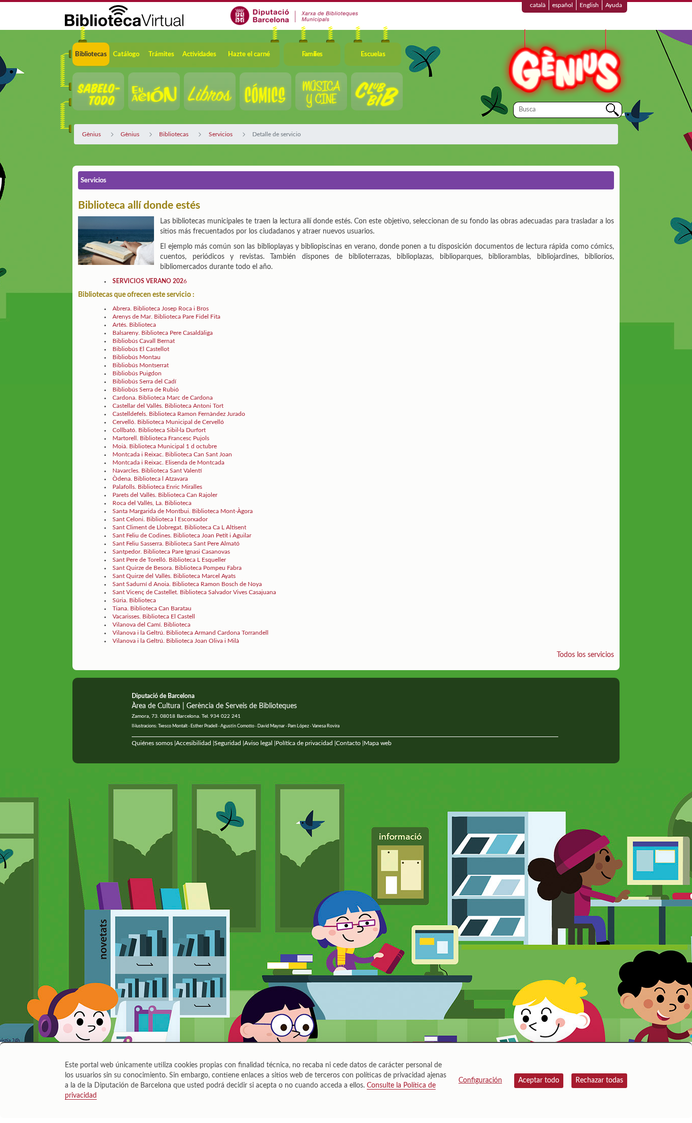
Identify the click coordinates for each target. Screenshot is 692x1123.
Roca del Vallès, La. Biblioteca (151, 503)
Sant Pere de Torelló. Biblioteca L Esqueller (169, 560)
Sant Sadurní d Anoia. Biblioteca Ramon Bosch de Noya (187, 584)
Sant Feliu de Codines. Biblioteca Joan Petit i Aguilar (181, 535)
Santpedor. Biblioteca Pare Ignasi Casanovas (171, 552)
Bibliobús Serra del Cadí (144, 381)
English (589, 5)
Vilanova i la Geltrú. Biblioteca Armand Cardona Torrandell (190, 633)
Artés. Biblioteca (134, 325)
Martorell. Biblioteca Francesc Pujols (160, 438)
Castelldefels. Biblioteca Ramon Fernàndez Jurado (178, 414)
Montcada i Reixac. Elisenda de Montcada (168, 462)
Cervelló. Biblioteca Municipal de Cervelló (168, 422)
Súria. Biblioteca (134, 600)
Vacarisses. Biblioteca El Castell (153, 616)
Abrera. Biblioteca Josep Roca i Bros (160, 308)
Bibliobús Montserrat (140, 365)
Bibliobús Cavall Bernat (143, 341)
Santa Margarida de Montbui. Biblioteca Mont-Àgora (182, 511)
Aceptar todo (538, 1080)
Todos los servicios (585, 655)
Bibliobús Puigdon (137, 373)
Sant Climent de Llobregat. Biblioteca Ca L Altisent (179, 527)
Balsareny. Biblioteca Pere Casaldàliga (162, 333)
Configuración (480, 1080)
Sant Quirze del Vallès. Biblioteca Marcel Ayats (174, 576)
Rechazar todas (599, 1080)
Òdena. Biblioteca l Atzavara (150, 479)
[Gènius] (564, 65)
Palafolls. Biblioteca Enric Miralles (157, 487)
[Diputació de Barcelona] (294, 15)
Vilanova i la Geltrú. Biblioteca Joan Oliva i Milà (175, 641)
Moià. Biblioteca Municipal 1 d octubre (164, 446)
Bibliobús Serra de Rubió (145, 389)
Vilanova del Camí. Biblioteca (151, 625)
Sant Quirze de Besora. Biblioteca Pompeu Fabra (177, 568)
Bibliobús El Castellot (140, 349)
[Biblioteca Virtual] (124, 15)
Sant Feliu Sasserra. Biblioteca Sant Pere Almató (176, 543)
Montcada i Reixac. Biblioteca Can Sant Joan (172, 454)
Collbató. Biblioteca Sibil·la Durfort (159, 430)
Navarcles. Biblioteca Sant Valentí (157, 471)
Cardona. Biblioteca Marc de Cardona (162, 398)
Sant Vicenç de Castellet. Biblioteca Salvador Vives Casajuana (194, 592)
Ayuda (613, 5)
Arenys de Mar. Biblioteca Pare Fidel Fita (166, 317)
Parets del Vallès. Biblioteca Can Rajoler (164, 495)
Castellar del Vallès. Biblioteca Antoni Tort (167, 406)
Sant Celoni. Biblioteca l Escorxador (160, 519)
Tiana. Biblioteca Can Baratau (151, 608)
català (538, 5)
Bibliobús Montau (136, 357)
